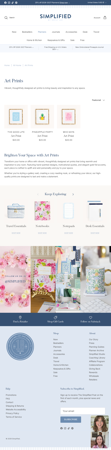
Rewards (93, 372)
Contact (9, 402)
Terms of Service (14, 417)
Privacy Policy (12, 413)
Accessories (71, 32)
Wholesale (94, 376)
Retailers (93, 379)
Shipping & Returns (15, 406)
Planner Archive (96, 350)
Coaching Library (97, 357)
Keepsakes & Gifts (56, 40)
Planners (42, 32)
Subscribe (70, 420)
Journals (56, 32)
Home (7, 65)
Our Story (93, 339)
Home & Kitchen (34, 40)
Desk (85, 32)
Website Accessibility (16, 409)
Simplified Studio (97, 354)
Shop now (64, 2)
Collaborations (95, 365)
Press (91, 343)
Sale (72, 40)
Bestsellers (27, 32)
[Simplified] (56, 17)
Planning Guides (96, 347)
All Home (17, 65)
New (14, 32)
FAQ (8, 398)
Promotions (11, 395)
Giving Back (94, 368)
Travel (96, 32)
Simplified (16, 439)
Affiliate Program (97, 361)
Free (82, 40)
